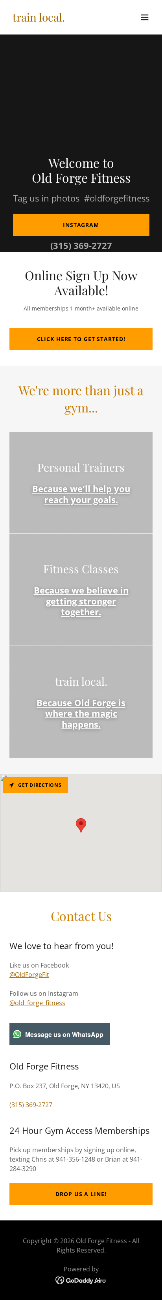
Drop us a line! (80, 1194)
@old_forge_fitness (37, 1003)
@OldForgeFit (29, 974)
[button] (145, 17)
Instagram (81, 225)
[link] (39, 19)
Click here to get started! (81, 339)
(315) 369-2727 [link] (81, 245)
